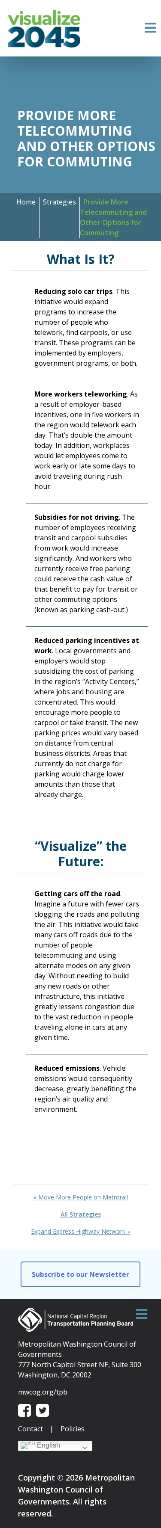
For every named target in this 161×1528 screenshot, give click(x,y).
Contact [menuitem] (30, 1428)
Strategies (59, 202)
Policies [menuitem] (73, 1428)
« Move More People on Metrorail (80, 1197)
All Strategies (81, 1214)
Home (26, 202)
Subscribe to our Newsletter (80, 1274)
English (47, 1445)
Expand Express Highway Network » (80, 1231)
